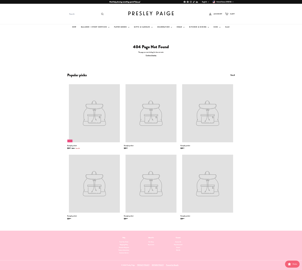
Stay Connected (178, 244)
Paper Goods (121, 27)
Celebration (163, 27)
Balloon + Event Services (94, 27)
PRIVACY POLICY (143, 265)
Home (180, 27)
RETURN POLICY (158, 265)
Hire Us (178, 250)
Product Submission (124, 250)
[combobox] (86, 14)
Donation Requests (124, 247)
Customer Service (124, 253)
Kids (216, 27)
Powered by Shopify (172, 265)
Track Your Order (123, 242)
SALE (227, 27)
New (74, 27)
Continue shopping (151, 55)
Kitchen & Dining (198, 27)
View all (232, 75)
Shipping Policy (124, 244)
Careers (178, 247)
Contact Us (178, 242)
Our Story (151, 242)
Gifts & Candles (142, 27)
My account (151, 244)
